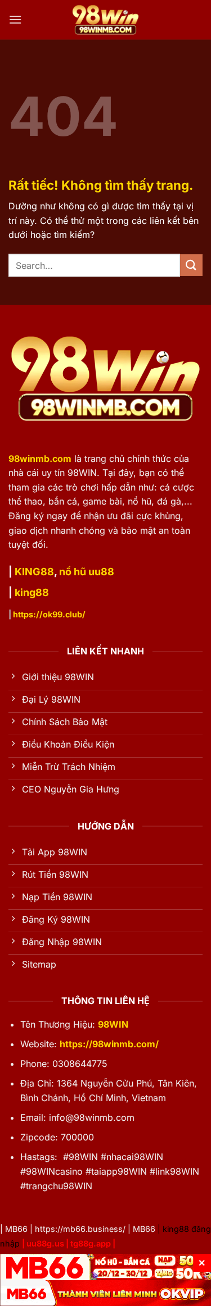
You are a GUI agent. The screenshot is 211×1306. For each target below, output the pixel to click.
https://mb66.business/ (80, 1229)
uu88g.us (45, 1243)
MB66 (16, 1229)
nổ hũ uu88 (86, 572)
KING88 (34, 572)
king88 (32, 592)
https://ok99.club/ (49, 614)
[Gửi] (191, 265)
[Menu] (15, 19)
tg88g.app (90, 1243)
